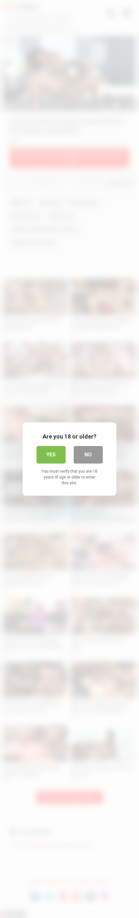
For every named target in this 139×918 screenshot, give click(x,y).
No (88, 455)
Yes (51, 455)
